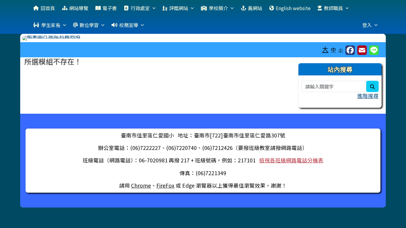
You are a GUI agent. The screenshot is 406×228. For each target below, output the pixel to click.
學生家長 (50, 24)
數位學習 (89, 24)
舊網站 (255, 8)
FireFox (165, 185)
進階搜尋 (368, 95)
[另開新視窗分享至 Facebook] (350, 50)
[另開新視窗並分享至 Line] (374, 50)
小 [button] (341, 50)
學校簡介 (218, 8)
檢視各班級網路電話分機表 (291, 160)
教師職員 (333, 8)
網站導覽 (78, 8)
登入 (367, 24)
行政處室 (140, 8)
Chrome (141, 185)
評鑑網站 (178, 8)
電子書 (110, 8)
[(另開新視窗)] (203, 38)
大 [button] (325, 49)
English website (293, 8)
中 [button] (333, 49)
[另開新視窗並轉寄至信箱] (362, 50)
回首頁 (48, 8)
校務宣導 (128, 24)
